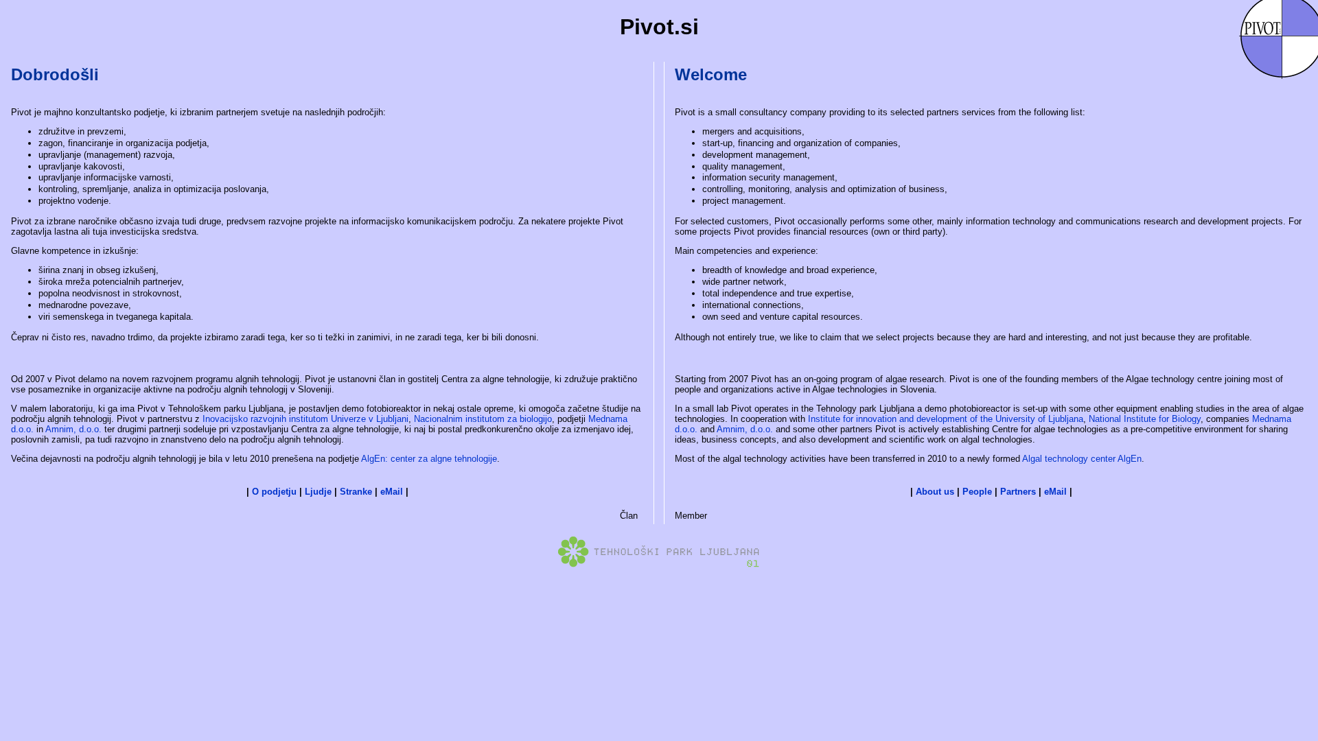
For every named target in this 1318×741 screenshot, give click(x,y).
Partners (1018, 491)
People (977, 491)
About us (935, 491)
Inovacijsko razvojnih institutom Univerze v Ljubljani (305, 419)
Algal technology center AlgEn (1082, 459)
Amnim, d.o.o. (73, 429)
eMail (391, 491)
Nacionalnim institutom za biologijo (483, 419)
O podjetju (274, 491)
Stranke (356, 491)
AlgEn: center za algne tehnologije (429, 459)
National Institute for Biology (1145, 419)
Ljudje (318, 491)
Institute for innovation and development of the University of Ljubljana (945, 419)
